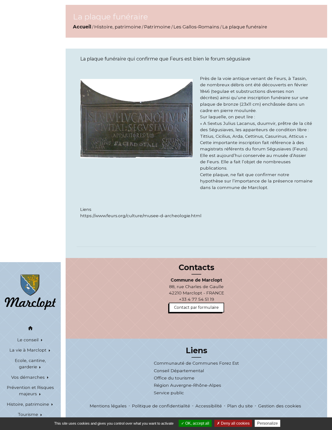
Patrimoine (157, 27)
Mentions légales (108, 405)
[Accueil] (30, 292)
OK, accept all (196, 423)
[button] (30, 329)
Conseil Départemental (179, 370)
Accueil (82, 27)
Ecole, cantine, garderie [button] (30, 363)
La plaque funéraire (244, 27)
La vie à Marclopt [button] (28, 350)
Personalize (267, 423)
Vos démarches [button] (28, 377)
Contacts (196, 267)
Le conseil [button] (28, 339)
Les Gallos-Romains (196, 27)
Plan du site (240, 405)
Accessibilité (208, 405)
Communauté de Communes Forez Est (196, 363)
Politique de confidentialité (161, 405)
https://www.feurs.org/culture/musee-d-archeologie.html (140, 215)
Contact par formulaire (196, 307)
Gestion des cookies (279, 405)
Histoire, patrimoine (117, 27)
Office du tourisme (174, 377)
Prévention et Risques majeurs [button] (30, 390)
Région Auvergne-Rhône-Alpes (187, 385)
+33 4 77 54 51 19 (196, 299)
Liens (196, 350)
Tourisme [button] (28, 414)
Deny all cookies (235, 423)
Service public (169, 392)
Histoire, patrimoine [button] (28, 404)
